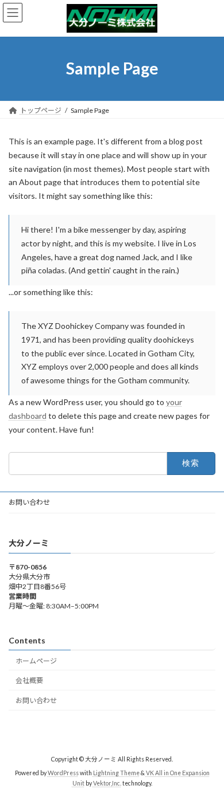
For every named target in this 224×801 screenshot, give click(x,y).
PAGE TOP (207, 765)
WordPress (63, 772)
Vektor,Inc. (107, 783)
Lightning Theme (116, 772)
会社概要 (29, 680)
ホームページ (36, 660)
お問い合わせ (29, 502)
